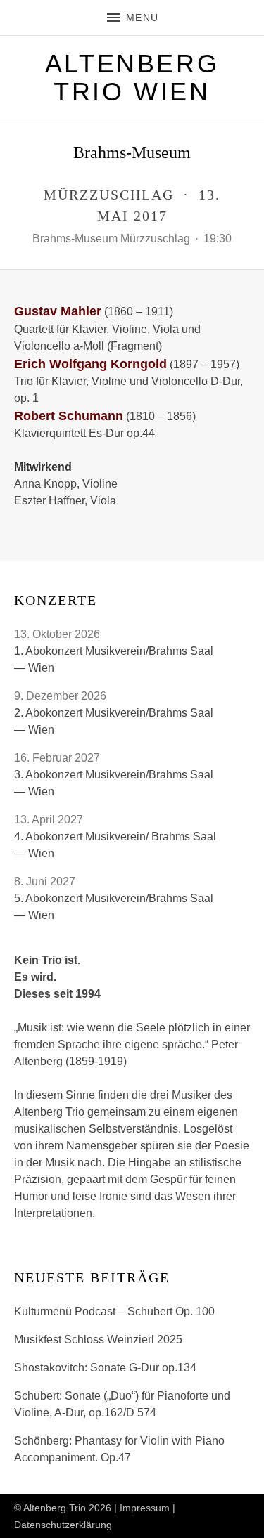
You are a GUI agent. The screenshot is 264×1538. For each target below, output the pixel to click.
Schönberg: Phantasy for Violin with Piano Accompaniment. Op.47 (119, 1449)
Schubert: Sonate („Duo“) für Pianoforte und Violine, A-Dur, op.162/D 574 (122, 1404)
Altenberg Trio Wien (132, 77)
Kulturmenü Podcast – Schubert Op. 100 (114, 1311)
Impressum (145, 1507)
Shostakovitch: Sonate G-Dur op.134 (105, 1368)
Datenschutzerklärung (63, 1524)
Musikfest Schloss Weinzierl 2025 (98, 1339)
